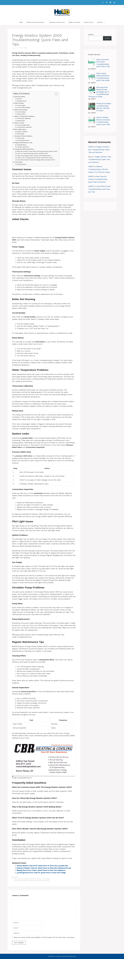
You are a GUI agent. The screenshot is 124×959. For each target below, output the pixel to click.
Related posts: (22, 164)
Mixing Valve (21, 120)
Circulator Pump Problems (23, 136)
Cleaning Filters (21, 145)
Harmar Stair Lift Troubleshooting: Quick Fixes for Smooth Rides (32, 879)
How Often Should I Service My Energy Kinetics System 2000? (36, 160)
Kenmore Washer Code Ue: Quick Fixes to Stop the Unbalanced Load (44, 868)
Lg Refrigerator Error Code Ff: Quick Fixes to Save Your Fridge (41, 873)
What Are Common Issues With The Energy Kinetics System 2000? (37, 151)
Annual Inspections (23, 147)
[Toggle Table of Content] (55, 93)
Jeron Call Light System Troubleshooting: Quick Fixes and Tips (31, 880)
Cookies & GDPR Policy (57, 22)
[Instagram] (106, 2)
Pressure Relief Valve (23, 125)
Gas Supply (21, 133)
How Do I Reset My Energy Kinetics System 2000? (33, 153)
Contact (100, 22)
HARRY (90, 147)
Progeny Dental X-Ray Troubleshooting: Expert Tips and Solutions (99, 149)
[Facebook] (102, 2)
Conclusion (19, 162)
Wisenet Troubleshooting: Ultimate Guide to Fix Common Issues (99, 169)
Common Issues (19, 96)
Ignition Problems (22, 131)
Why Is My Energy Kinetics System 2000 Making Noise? (34, 155)
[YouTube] (114, 2)
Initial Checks (19, 103)
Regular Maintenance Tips (23, 142)
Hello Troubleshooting (58, 956)
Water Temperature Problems (25, 116)
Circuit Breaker (21, 112)
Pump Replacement (23, 140)
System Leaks (19, 123)
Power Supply (21, 105)
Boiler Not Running (21, 110)
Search (90, 34)
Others (16, 877)
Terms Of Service (74, 22)
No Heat (19, 98)
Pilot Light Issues (20, 129)
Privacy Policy (89, 22)
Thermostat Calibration (24, 118)
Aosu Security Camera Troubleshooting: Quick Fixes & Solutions (97, 179)
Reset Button (21, 114)
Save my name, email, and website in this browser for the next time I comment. (44, 937)
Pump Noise (20, 138)
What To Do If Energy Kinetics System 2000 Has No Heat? (35, 157)
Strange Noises (21, 101)
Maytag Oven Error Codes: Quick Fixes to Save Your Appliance (41, 870)
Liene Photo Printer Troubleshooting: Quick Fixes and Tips (99, 189)
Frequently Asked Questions (24, 149)
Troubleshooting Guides (35, 22)
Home (21, 22)
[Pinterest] (110, 2)
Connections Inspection (25, 127)
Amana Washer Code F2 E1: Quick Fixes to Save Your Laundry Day (42, 866)
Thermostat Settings (24, 107)
